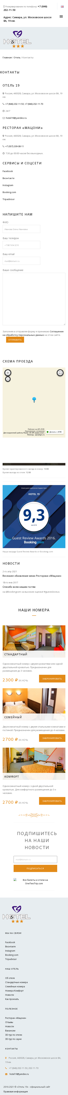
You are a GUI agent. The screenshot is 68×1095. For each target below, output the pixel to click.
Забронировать (52, 678)
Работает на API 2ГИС (36, 429)
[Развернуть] (60, 372)
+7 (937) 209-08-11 (14, 146)
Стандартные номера (16, 982)
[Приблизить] (7, 372)
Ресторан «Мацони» (15, 1018)
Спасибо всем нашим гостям (19, 587)
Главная (7, 57)
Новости (9, 994)
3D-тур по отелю (13, 1034)
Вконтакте (8, 178)
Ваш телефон (11, 238)
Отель (17, 57)
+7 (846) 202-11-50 (14, 103)
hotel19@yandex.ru (16, 117)
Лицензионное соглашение (35, 431)
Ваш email (8, 254)
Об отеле (10, 978)
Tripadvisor (9, 199)
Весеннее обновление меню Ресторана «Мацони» (32, 576)
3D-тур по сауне (13, 1039)
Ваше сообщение (13, 270)
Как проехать (12, 999)
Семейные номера (15, 986)
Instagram (8, 185)
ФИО (5, 222)
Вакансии (10, 1030)
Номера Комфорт (14, 990)
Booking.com (9, 192)
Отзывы (9, 1022)
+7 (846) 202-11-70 (34, 103)
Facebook (8, 171)
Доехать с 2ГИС (56, 432)
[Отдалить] (8, 379)
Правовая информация (15, 1091)
